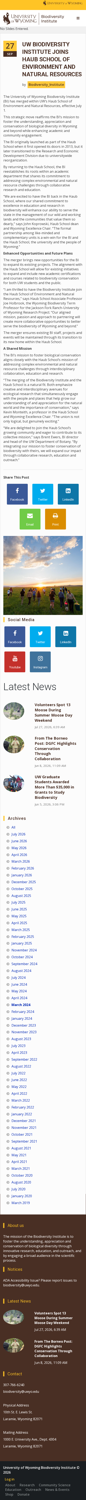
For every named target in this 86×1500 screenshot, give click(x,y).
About (10, 1485)
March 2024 (20, 1004)
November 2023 (24, 1032)
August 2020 (21, 1182)
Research (27, 1485)
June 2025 (19, 909)
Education (13, 1489)
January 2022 (21, 1114)
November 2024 (24, 950)
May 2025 (19, 916)
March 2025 (20, 929)
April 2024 (19, 998)
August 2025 (21, 895)
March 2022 (20, 1100)
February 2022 (22, 1107)
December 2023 (23, 1025)
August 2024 (21, 970)
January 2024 (21, 1018)
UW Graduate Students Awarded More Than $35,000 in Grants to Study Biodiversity (54, 787)
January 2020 (21, 1196)
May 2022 (19, 1086)
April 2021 (19, 1161)
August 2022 (21, 1066)
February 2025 (22, 936)
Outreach (33, 1489)
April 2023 (19, 1052)
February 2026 (22, 868)
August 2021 (21, 1148)
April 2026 (19, 854)
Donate (24, 1494)
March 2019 (20, 1203)
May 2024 (19, 991)
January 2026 (21, 875)
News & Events (57, 1489)
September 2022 (24, 1059)
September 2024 (24, 964)
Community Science (55, 1485)
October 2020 (22, 1175)
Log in (9, 1479)
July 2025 (18, 902)
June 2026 (19, 841)
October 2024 (22, 957)
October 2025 (22, 889)
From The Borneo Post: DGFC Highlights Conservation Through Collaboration (55, 748)
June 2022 (19, 1080)
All (13, 827)
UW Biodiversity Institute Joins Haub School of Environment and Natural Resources (52, 59)
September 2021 (24, 1141)
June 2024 (19, 984)
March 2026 (20, 861)
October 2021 (22, 1134)
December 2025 (23, 882)
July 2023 (18, 1045)
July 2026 (18, 834)
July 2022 (18, 1073)
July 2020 (18, 1189)
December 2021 (23, 1120)
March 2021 (20, 1168)
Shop (9, 1494)
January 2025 (21, 943)
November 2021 (24, 1127)
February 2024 (22, 1011)
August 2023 (21, 1039)
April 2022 (19, 1093)
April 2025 (19, 923)
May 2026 (19, 848)
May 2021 (19, 1155)
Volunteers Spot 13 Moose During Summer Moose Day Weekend (53, 712)
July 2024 (18, 977)
